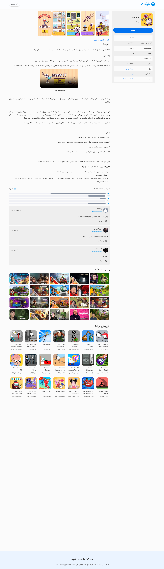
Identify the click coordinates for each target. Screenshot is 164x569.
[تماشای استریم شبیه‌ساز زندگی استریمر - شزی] (19, 303)
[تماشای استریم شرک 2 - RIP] (99, 279)
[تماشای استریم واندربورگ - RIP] (79, 303)
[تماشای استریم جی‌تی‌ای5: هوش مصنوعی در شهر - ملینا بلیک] (59, 315)
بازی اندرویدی (130, 69)
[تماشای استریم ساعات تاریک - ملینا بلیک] (79, 279)
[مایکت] (148, 6)
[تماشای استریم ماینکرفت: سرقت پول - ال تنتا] (39, 291)
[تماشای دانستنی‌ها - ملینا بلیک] (79, 315)
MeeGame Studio (128, 79)
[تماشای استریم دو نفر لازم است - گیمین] (39, 315)
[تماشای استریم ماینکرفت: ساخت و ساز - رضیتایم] (99, 315)
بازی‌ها (102, 40)
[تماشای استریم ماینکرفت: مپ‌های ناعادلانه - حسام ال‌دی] (59, 279)
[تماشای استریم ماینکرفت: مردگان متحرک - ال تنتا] (99, 291)
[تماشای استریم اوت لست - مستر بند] (19, 315)
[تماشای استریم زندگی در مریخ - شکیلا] (59, 291)
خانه (108, 40)
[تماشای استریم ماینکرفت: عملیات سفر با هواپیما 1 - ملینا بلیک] (59, 303)
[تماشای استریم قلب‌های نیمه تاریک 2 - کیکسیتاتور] (79, 291)
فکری (132, 74)
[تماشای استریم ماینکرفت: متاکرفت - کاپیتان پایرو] (19, 291)
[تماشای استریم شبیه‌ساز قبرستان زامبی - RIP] (39, 303)
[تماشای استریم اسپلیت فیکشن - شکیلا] (19, 279)
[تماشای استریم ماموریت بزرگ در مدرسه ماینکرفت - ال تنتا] (99, 303)
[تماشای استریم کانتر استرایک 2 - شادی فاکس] (39, 279)
